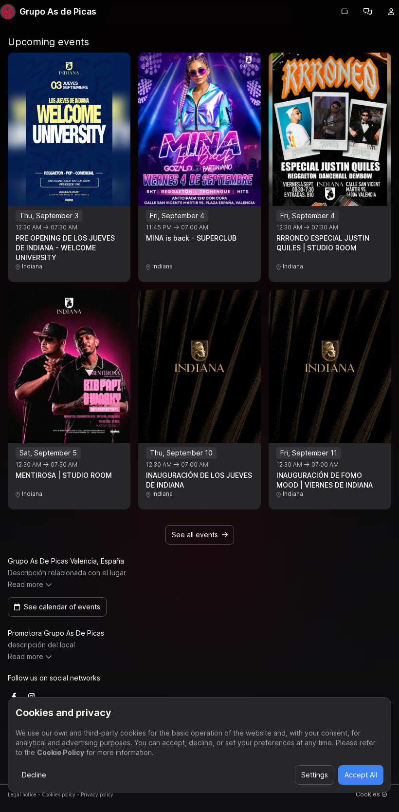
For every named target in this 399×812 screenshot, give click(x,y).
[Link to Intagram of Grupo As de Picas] (31, 696)
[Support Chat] (368, 11)
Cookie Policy (60, 752)
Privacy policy (97, 794)
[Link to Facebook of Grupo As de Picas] (14, 696)
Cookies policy (58, 794)
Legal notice (22, 794)
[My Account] (391, 11)
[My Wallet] (344, 11)
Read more (25, 584)
